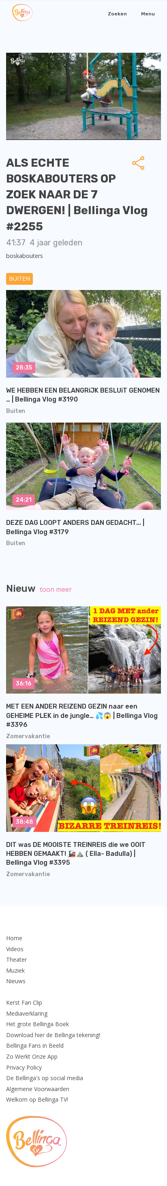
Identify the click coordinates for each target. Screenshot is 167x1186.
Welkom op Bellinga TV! (37, 1099)
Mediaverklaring (26, 1013)
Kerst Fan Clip (24, 1002)
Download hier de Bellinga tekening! (53, 1035)
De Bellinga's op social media (44, 1078)
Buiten (19, 278)
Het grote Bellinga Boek (37, 1024)
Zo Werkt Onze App (32, 1056)
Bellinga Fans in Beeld (35, 1045)
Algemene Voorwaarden (37, 1089)
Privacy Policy (24, 1067)
